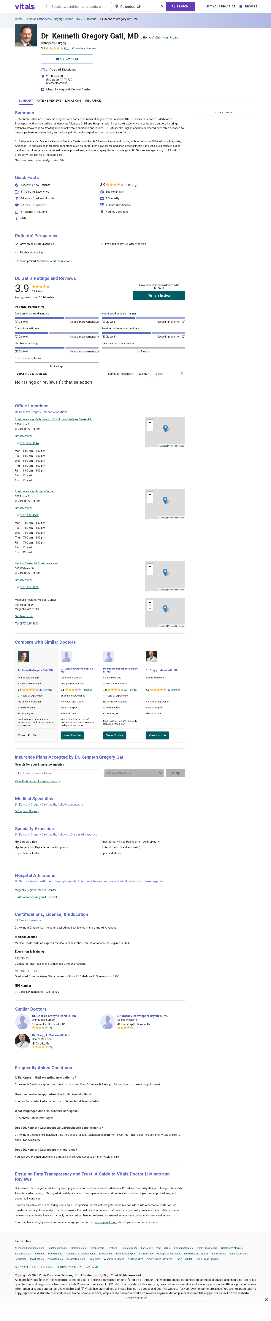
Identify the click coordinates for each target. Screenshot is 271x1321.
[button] (165, 428)
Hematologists (23, 1253)
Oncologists (105, 1253)
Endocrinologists (183, 1248)
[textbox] (77, 6)
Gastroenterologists (232, 1248)
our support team (106, 1222)
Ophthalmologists (126, 1253)
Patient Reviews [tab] (49, 100)
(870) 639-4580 (29, 515)
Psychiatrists (37, 1259)
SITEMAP (47, 1267)
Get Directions (24, 436)
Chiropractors (97, 1248)
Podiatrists (20, 1259)
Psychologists (55, 1259)
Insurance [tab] (93, 100)
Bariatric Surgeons (58, 1248)
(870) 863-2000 (29, 587)
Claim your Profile (166, 37)
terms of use (78, 1280)
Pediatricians (219, 1253)
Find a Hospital (184, 1259)
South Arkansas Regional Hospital (36, 897)
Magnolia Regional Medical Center (68, 89)
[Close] (267, 1300)
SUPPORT (21, 1267)
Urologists (94, 1259)
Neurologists (55, 1253)
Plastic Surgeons (239, 1253)
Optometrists (146, 1253)
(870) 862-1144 (29, 443)
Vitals (181, 445)
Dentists (112, 1248)
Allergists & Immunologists (29, 1248)
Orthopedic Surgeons (168, 1253)
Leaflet (162, 445)
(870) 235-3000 (29, 623)
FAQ (35, 1267)
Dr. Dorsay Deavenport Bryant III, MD (142, 1016)
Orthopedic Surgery (27, 811)
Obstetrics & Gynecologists (81, 1253)
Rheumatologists (75, 1259)
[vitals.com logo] (25, 6)
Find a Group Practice (207, 1259)
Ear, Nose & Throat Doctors (156, 1248)
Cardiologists (78, 1248)
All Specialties (135, 1259)
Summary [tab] (26, 100)
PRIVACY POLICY (69, 1267)
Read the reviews (60, 261)
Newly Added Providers (159, 1259)
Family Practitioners (206, 1248)
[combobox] (77, 6)
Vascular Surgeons (114, 1259)
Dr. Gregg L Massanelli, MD (162, 670)
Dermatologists (129, 1248)
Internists (40, 1253)
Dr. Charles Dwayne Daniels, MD (54, 1016)
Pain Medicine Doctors (196, 1253)
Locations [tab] (73, 100)
